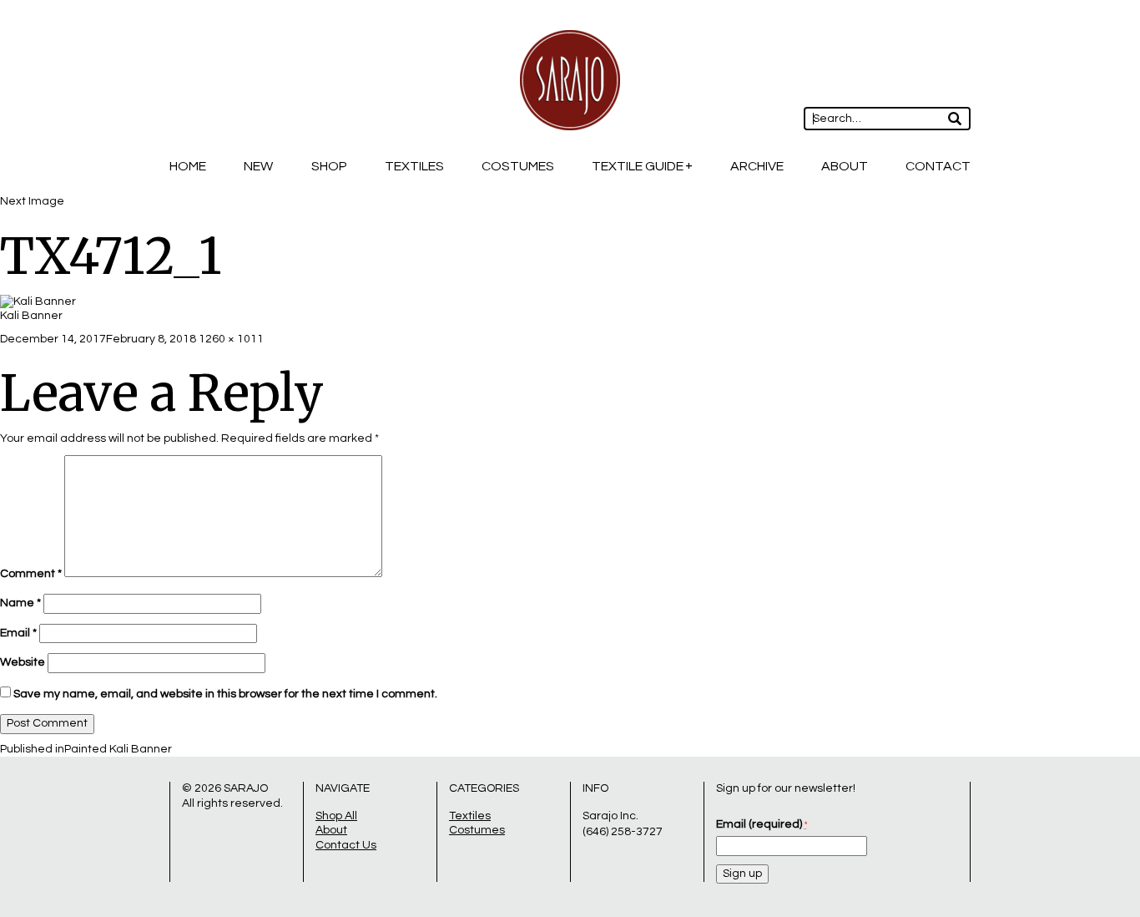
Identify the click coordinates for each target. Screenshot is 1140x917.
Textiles (414, 166)
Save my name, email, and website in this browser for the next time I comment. (225, 694)
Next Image (32, 201)
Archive (757, 166)
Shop (329, 166)
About (844, 166)
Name (20, 603)
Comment (31, 574)
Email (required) (761, 824)
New (258, 166)
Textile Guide (637, 166)
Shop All (336, 816)
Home (187, 166)
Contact (938, 166)
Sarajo (246, 788)
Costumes (518, 166)
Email (18, 633)
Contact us (345, 845)
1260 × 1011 (231, 339)
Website (22, 662)
